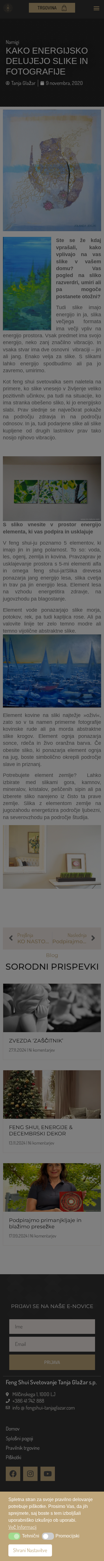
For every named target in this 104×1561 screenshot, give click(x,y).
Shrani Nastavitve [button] (30, 1550)
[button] (14, 1536)
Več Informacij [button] (22, 1527)
